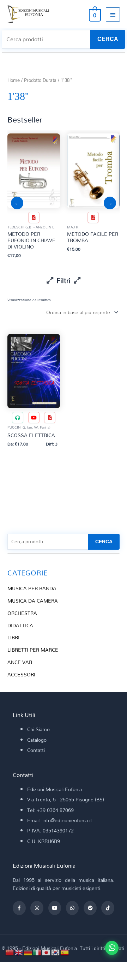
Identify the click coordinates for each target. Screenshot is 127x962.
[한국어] (55, 951)
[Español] (64, 951)
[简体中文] (9, 951)
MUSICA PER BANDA (31, 588)
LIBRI (13, 637)
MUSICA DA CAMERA (32, 600)
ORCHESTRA (22, 613)
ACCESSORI (21, 674)
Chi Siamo (38, 729)
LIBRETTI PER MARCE (32, 650)
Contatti (36, 750)
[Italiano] (37, 951)
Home (13, 80)
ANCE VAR (19, 662)
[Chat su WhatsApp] (112, 948)
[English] (19, 951)
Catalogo (37, 740)
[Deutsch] (28, 951)
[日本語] (46, 951)
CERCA (107, 39)
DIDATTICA (20, 625)
